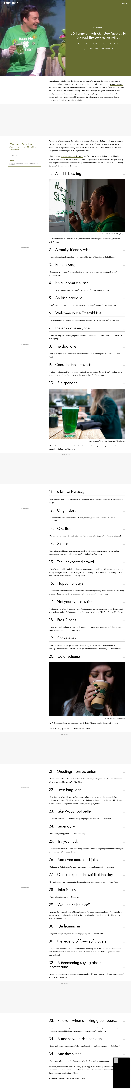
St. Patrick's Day (116, 84)
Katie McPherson (107, 49)
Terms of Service (33, 163)
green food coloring (74, 162)
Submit (11, 160)
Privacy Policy (12, 164)
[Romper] (11, 3)
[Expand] (114, 1059)
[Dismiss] (127, 1059)
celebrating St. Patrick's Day (72, 156)
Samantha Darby (92, 49)
